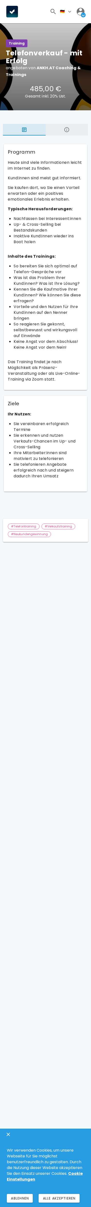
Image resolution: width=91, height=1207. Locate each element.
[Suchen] (53, 11)
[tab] (24, 129)
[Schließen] (8, 1134)
